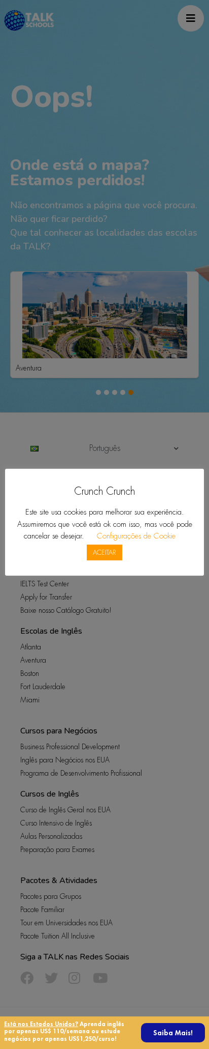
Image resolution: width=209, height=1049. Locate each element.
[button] (173, 1032)
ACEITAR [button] (104, 552)
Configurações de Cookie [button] (136, 536)
